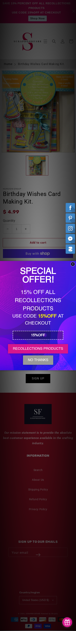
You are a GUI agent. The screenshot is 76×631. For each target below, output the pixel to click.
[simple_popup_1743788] (67, 622)
